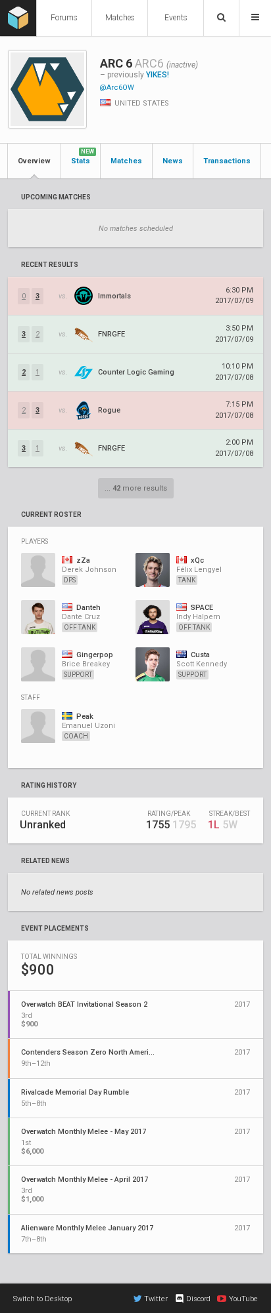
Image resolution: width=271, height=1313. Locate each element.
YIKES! (157, 74)
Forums (64, 17)
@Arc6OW (116, 87)
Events (175, 17)
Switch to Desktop (42, 1299)
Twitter (156, 1299)
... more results (136, 488)
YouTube (243, 1299)
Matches (120, 17)
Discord (198, 1299)
